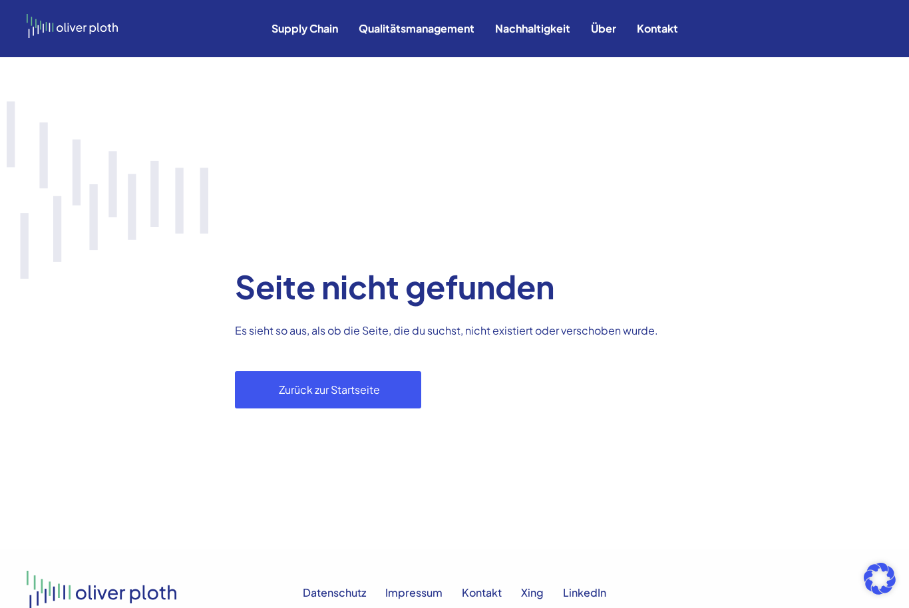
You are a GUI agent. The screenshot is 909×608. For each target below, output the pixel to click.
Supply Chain (305, 28)
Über (603, 28)
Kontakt (657, 28)
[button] (879, 578)
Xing (532, 592)
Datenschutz (334, 592)
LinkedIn (584, 592)
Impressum (414, 592)
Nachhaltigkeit (532, 28)
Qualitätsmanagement (416, 28)
